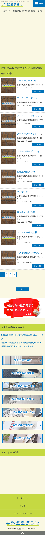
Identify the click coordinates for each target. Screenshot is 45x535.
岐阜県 (40, 11)
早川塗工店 (22, 192)
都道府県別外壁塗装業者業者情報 (24, 11)
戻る (22, 289)
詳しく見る (37, 91)
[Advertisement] (22, 38)
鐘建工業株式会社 (26, 171)
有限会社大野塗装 (26, 212)
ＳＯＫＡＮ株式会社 (27, 232)
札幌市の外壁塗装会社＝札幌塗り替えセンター (21, 343)
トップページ (5, 11)
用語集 (22, 506)
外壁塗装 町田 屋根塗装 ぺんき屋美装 (17, 346)
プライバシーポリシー (22, 513)
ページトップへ (22, 533)
